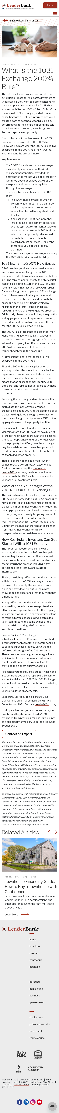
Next (56, 832)
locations (35, 946)
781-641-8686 (21, 1084)
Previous (49, 832)
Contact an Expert (18, 734)
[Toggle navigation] (43, 14)
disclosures (36, 1017)
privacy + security (40, 1024)
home (33, 939)
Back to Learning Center (24, 20)
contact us (36, 960)
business (35, 995)
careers (34, 953)
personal (35, 981)
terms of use (37, 1038)
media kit (35, 966)
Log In (50, 5)
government (37, 1002)
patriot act (36, 1031)
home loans (36, 988)
